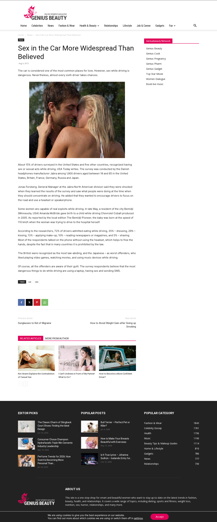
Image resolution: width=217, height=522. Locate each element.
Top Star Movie (154, 73)
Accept (160, 516)
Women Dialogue (155, 79)
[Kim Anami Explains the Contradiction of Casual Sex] (36, 358)
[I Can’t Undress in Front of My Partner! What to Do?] (76, 358)
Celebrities (37, 25)
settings (138, 518)
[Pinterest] (37, 302)
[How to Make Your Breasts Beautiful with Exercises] (89, 443)
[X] (29, 302)
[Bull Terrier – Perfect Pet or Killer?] (89, 426)
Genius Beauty (154, 48)
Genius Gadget (154, 68)
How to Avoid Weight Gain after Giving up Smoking (113, 325)
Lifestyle (127, 25)
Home (23, 25)
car (29, 282)
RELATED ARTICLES (30, 338)
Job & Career (144, 25)
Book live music (154, 84)
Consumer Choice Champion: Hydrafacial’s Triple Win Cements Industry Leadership (55, 443)
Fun (171, 25)
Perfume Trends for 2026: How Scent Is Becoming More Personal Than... (54, 460)
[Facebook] (21, 302)
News (51, 25)
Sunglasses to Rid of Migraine (34, 323)
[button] (195, 26)
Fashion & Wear (66, 25)
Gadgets (159, 25)
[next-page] (25, 384)
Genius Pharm (154, 63)
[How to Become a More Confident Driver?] (117, 358)
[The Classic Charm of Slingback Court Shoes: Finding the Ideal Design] (26, 426)
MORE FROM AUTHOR (57, 338)
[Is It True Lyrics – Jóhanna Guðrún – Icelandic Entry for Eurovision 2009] (89, 459)
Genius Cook (153, 53)
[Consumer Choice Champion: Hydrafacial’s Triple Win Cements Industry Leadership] (26, 444)
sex (36, 282)
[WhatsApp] (44, 302)
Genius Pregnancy (156, 58)
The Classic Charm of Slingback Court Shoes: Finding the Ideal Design (54, 425)
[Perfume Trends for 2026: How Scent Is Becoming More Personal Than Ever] (26, 461)
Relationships (111, 25)
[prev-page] (20, 384)
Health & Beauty (88, 25)
